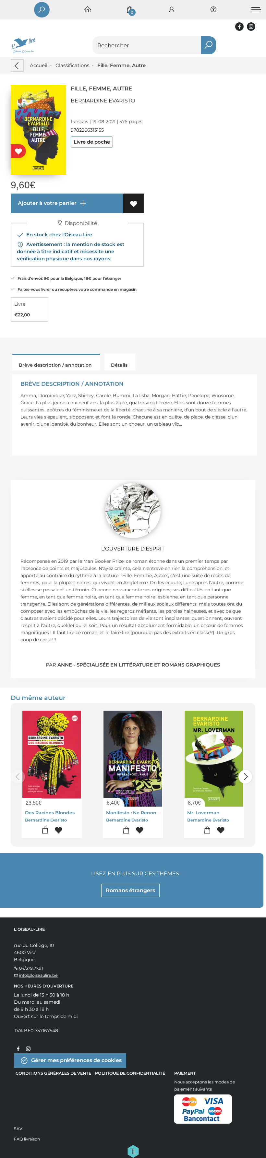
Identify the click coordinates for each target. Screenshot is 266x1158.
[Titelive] (133, 1151)
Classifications (72, 65)
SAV (18, 1128)
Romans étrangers (130, 890)
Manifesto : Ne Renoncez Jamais (144, 813)
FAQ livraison (27, 1139)
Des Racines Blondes (50, 813)
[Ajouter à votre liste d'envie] (133, 203)
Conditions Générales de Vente (53, 1073)
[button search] (208, 45)
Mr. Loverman (203, 813)
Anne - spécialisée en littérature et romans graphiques (138, 665)
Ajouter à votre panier (46, 203)
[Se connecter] (171, 10)
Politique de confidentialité (130, 1073)
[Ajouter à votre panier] (45, 830)
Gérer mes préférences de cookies (76, 1060)
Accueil (38, 65)
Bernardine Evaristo (103, 101)
